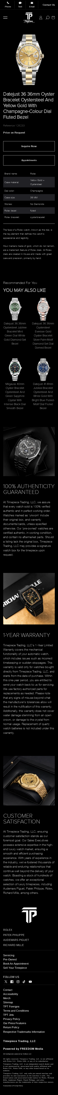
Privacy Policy (11, 1019)
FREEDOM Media (31, 1048)
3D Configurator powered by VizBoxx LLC (17, 1054)
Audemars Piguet (16, 940)
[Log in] (40, 17)
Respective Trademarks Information (24, 1032)
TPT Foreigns (11, 1006)
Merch (6, 998)
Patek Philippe (13, 935)
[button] (5, 18)
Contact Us (49, 4)
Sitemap (8, 1002)
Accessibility (10, 994)
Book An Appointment (16, 963)
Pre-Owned (10, 959)
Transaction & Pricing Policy (13, 1085)
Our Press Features (14, 1023)
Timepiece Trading (16, 1041)
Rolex (7, 930)
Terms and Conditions (16, 1010)
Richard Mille (13, 945)
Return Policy (11, 1027)
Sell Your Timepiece (15, 967)
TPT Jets (8, 1015)
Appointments (29, 160)
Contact (7, 990)
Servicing (8, 955)
